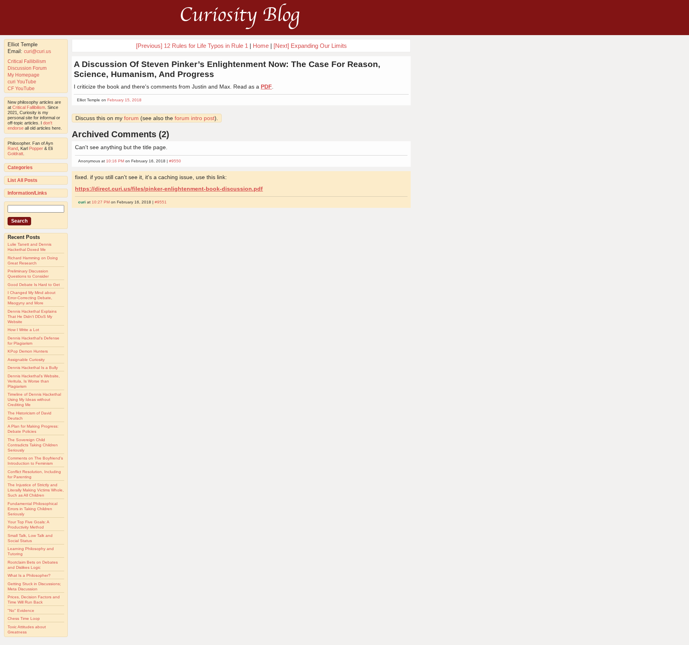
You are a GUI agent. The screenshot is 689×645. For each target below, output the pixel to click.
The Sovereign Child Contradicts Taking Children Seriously (33, 445)
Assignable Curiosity (26, 359)
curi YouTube (22, 82)
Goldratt (15, 153)
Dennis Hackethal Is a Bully (33, 367)
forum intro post (195, 118)
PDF (266, 86)
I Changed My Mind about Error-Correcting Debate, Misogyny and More (31, 297)
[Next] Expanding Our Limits (310, 45)
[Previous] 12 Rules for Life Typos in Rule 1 (192, 45)
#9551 (161, 202)
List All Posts (22, 180)
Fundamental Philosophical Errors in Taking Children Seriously (32, 508)
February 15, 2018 (124, 100)
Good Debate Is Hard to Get (34, 284)
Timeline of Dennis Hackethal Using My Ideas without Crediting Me (34, 399)
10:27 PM (101, 202)
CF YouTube (21, 88)
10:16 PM (115, 161)
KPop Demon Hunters (28, 351)
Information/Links (27, 193)
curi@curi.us (37, 51)
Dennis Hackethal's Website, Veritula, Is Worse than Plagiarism (34, 381)
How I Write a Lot (23, 329)
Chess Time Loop (24, 618)
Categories (20, 167)
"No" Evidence (21, 610)
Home (261, 45)
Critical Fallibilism (27, 61)
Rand (13, 148)
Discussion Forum (27, 68)
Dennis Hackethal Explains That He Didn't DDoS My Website (32, 316)
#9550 (175, 161)
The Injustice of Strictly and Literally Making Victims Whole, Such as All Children (36, 490)
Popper (36, 148)
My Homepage (23, 75)
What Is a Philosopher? (29, 575)
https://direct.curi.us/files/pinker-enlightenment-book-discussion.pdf (169, 188)
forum (131, 118)
